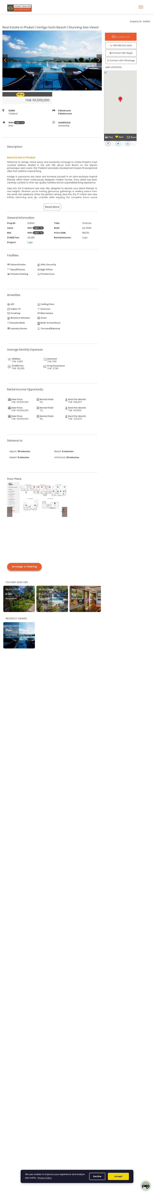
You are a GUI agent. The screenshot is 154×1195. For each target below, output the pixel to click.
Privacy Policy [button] (45, 1177)
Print (110, 137)
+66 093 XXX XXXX (122, 45)
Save (120, 136)
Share (133, 137)
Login (85, 237)
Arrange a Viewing (24, 566)
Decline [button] (97, 1176)
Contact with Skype (122, 52)
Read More (52, 207)
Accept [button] (118, 1176)
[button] (120, 99)
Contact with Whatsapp (122, 60)
